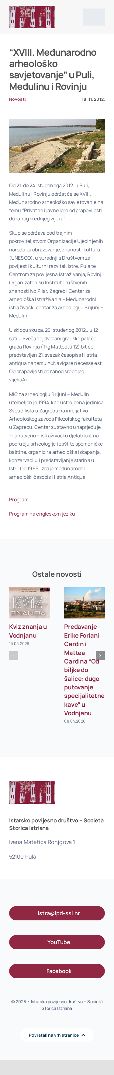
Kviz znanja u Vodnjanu (28, 630)
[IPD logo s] (32, 8)
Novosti (17, 99)
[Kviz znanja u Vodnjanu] (29, 602)
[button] (13, 655)
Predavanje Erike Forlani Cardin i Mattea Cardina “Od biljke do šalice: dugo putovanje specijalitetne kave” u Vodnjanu (84, 669)
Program (19, 499)
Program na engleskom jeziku (42, 513)
